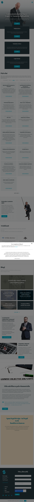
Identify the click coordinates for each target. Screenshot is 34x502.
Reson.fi (16, 246)
